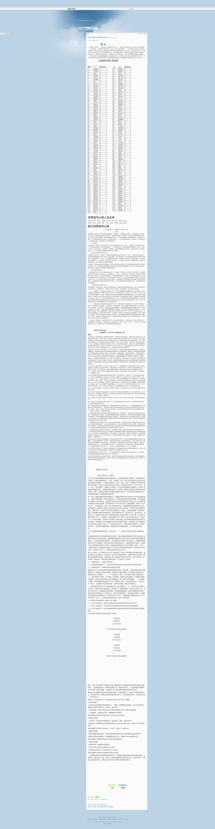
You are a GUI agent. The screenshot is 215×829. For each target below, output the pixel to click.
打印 (100, 799)
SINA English (120, 819)
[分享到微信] (98, 797)
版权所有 (110, 823)
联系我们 (105, 819)
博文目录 (84, 28)
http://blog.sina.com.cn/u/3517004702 (86, 20)
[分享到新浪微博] (92, 797)
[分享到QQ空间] (94, 797)
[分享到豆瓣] (96, 797)
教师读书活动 (95, 40)
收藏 (92, 799)
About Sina (94, 819)
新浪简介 (89, 819)
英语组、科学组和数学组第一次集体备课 (103, 806)
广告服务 (100, 819)
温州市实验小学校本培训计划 (100, 804)
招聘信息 (109, 819)
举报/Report (104, 799)
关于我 (90, 28)
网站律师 (114, 819)
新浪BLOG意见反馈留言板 (104, 817)
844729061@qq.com (139, 57)
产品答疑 (126, 819)
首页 (80, 28)
